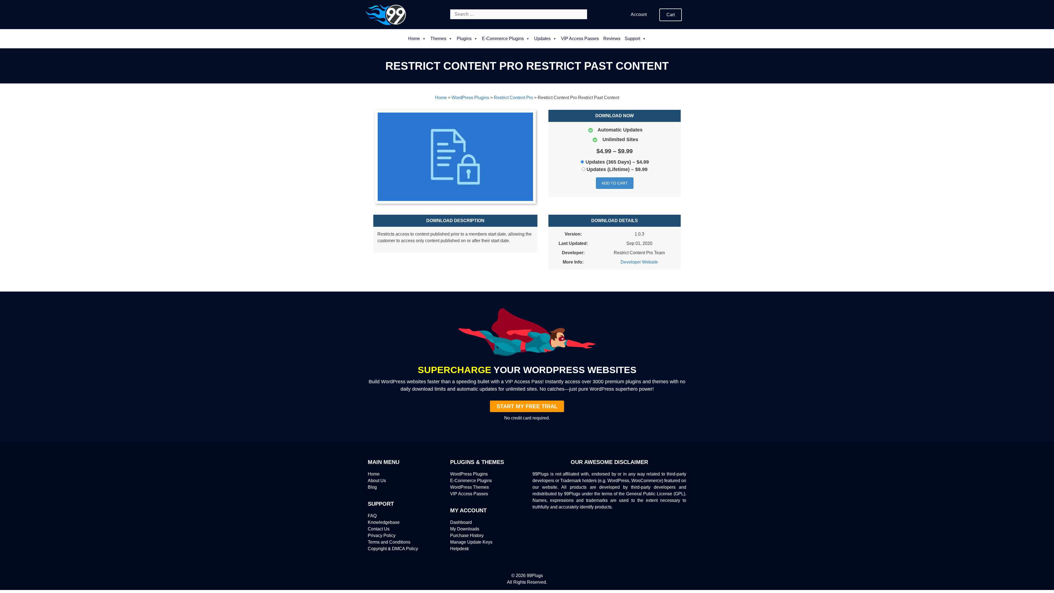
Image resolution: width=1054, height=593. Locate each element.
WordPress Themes (469, 487)
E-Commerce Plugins (471, 480)
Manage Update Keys (471, 542)
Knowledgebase (384, 522)
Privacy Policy (382, 535)
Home (414, 38)
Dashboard (461, 522)
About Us (377, 480)
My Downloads (464, 529)
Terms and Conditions (389, 542)
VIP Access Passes (580, 38)
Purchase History (467, 535)
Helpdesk (459, 548)
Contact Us (378, 529)
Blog (372, 487)
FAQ (372, 515)
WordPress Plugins (469, 474)
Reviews (611, 38)
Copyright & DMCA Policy (393, 548)
